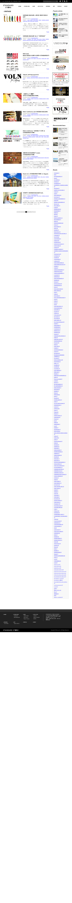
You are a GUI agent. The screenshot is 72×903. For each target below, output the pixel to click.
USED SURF (35, 40)
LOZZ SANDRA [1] (57, 370)
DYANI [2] (56, 294)
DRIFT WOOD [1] (57, 290)
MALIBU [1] (56, 373)
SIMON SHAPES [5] (58, 455)
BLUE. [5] (56, 228)
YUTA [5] (56, 562)
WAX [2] (55, 548)
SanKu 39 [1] (56, 437)
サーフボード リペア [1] (59, 578)
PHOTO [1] (56, 413)
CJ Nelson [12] (57, 255)
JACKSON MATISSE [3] (58, 349)
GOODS (47, 135)
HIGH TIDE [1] (57, 346)
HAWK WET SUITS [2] (58, 339)
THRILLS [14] (56, 510)
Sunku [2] (56, 479)
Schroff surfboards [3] (58, 441)
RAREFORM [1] (57, 424)
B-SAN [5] (56, 207)
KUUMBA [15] (56, 365)
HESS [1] (56, 344)
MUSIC (35, 618)
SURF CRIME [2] (57, 481)
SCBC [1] (56, 439)
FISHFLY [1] (56, 313)
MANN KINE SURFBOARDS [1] (60, 375)
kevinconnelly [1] (57, 361)
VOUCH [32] (56, 545)
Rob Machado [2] (57, 429)
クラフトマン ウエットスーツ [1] (60, 571)
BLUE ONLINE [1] (57, 226)
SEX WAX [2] (56, 444)
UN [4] (55, 527)
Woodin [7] (56, 554)
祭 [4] (55, 595)
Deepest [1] (56, 281)
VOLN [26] (56, 541)
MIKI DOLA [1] (57, 389)
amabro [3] (56, 191)
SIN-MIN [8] (56, 456)
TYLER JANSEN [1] (58, 526)
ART (54, 6)
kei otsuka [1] (56, 358)
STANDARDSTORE (34, 18)
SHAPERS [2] (56, 446)
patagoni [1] (56, 406)
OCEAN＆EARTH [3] (58, 399)
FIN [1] (55, 304)
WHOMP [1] (56, 550)
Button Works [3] (57, 231)
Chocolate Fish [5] (57, 254)
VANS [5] (56, 534)
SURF (33, 6)
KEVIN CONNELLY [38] (58, 359)
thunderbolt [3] (57, 512)
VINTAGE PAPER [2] (58, 538)
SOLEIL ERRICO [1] (58, 463)
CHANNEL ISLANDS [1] (58, 249)
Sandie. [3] (56, 436)
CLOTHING (41, 135)
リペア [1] (56, 586)
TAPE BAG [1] (56, 495)
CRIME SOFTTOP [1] (58, 271)
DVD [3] (55, 292)
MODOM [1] (56, 391)
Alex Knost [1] (56, 188)
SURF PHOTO (16, 623)
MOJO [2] (56, 392)
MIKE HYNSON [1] (57, 387)
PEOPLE (60, 6)
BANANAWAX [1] (57, 210)
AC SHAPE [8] (57, 179)
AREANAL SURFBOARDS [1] (59, 198)
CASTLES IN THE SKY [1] (59, 243)
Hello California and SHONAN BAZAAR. (35, 111)
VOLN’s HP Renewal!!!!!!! (31, 74)
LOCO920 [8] (56, 366)
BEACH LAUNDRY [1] (58, 217)
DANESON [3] (57, 276)
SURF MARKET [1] (58, 483)
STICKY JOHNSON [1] (58, 476)
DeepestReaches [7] (58, 285)
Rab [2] (55, 420)
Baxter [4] (56, 216)
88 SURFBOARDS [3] (58, 176)
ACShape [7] (56, 181)
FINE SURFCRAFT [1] (58, 306)
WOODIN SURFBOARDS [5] (59, 555)
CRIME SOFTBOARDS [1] (59, 269)
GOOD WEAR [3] (57, 325)
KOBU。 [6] (56, 363)
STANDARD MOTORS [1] (59, 469)
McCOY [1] (56, 382)
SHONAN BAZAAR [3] (58, 451)
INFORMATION (17, 617)
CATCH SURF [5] (57, 245)
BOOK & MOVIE (36, 135)
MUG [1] (55, 396)
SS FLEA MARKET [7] (58, 467)
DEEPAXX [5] (56, 280)
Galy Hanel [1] (57, 316)
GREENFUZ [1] (57, 332)
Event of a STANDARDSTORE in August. (36, 174)
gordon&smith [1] (57, 328)
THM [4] (55, 509)
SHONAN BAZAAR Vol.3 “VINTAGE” (34, 36)
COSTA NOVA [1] (57, 259)
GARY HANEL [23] (57, 320)
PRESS (36, 77)
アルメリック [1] (57, 564)
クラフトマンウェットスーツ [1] (60, 573)
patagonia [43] (56, 408)
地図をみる (48, 619)
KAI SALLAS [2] (57, 353)
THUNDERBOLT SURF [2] (59, 514)
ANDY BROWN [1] (57, 195)
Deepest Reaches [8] (58, 283)
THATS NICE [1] (57, 502)
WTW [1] (56, 557)
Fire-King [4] (56, 311)
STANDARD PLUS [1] (58, 470)
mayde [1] (56, 380)
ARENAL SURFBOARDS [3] (59, 202)
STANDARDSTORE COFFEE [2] (60, 474)
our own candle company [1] (59, 403)
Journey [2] (56, 351)
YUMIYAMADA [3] (57, 560)
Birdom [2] (56, 224)
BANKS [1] (56, 212)
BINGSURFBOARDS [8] (58, 223)
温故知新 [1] (56, 593)
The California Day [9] (58, 505)
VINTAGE (39, 40)
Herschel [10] (56, 342)
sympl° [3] (56, 493)
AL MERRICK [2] (57, 183)
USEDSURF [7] (57, 533)
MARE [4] (56, 377)
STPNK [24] (56, 477)
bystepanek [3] (57, 235)
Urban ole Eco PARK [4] (58, 531)
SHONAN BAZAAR (42, 98)
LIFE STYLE (40, 6)
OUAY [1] (56, 401)
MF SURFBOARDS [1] (58, 385)
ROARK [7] (56, 427)
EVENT (65, 6)
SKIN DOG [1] (56, 458)
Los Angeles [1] (57, 368)
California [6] (56, 240)
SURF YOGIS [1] (57, 488)
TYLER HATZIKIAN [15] (58, 524)
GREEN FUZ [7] (57, 330)
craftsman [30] (57, 261)
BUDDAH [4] (56, 230)
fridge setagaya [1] (57, 314)
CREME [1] (56, 266)
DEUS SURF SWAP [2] (58, 288)
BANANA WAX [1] (57, 209)
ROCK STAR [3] (57, 431)
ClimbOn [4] (56, 257)
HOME (19, 6)
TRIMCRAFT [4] (57, 522)
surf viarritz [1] (57, 484)
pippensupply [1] (57, 417)
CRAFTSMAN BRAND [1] (59, 262)
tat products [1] (57, 498)
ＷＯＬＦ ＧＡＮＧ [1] (58, 597)
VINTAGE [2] (56, 536)
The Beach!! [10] (57, 503)
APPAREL (48, 6)
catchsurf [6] (56, 247)
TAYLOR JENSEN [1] (58, 500)
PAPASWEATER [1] (57, 405)
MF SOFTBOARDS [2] (58, 384)
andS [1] (55, 193)
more (48, 31)
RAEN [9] (56, 422)
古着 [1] (55, 588)
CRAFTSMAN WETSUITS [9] (59, 264)
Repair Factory (26, 618)
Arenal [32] (56, 200)
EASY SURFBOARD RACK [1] (60, 297)
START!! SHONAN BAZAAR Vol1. (33, 193)
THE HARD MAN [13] (58, 507)
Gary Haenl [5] (57, 318)
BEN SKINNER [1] (57, 219)
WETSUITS (44, 40)
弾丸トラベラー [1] (57, 590)
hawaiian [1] (56, 334)
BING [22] (56, 221)
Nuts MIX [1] (56, 398)
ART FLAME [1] (57, 205)
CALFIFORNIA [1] (57, 238)
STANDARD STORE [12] (58, 472)
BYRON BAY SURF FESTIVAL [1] (60, 233)
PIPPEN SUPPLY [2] (58, 415)
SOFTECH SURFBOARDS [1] (59, 462)
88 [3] (55, 174)
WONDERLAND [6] (58, 552)
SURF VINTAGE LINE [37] (59, 486)
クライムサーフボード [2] (59, 569)
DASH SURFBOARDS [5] (59, 278)
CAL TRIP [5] (56, 236)
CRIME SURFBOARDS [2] (59, 273)
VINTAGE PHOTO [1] (58, 540)
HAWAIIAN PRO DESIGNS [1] (60, 335)
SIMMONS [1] (56, 453)
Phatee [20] (56, 412)
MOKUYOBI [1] (57, 394)
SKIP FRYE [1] (57, 460)
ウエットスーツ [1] (57, 566)
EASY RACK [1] (57, 295)
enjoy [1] (55, 299)
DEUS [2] (56, 287)
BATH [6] (56, 214)
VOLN (27, 59)
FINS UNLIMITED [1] (58, 308)
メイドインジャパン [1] (58, 585)
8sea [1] (55, 178)
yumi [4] (55, 559)
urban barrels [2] (57, 529)
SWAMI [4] (56, 491)
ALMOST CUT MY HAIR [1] (59, 190)
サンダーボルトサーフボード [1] (60, 576)
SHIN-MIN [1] (56, 448)
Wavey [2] (56, 547)
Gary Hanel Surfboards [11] (59, 321)
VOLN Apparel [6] (57, 543)
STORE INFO (27, 6)
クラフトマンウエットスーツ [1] (60, 574)
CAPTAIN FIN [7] (57, 242)
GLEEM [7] (56, 323)
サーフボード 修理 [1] (58, 580)
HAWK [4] (56, 337)
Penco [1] (56, 410)
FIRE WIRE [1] (57, 309)
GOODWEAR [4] (57, 327)
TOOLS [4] (56, 519)
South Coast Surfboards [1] (59, 465)
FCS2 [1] (56, 302)
